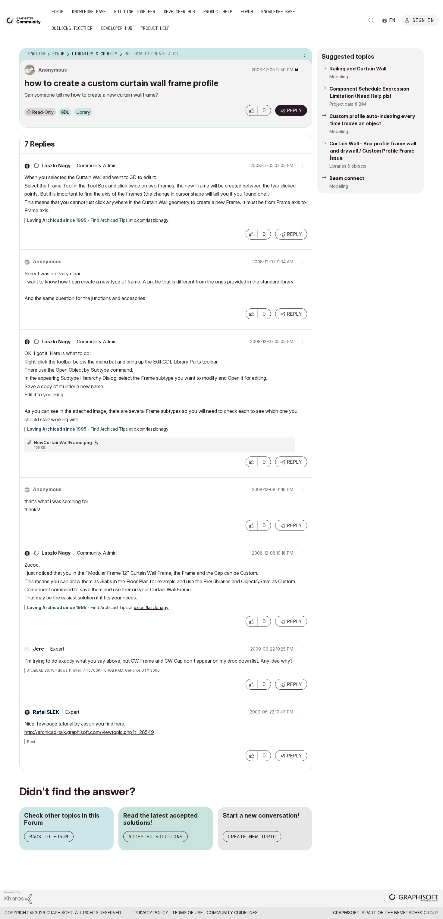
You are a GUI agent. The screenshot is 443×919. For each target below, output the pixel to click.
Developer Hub (179, 11)
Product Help (217, 11)
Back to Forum (48, 837)
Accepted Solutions (155, 837)
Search (371, 20)
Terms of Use (187, 912)
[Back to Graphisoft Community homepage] (25, 20)
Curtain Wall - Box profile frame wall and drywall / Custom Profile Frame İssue (372, 151)
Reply (294, 110)
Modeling (338, 76)
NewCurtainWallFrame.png (63, 442)
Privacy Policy (151, 912)
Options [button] (304, 54)
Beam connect (346, 178)
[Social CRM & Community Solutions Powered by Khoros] (18, 896)
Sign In (423, 20)
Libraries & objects (347, 166)
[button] (251, 110)
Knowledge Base (89, 11)
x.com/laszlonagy (151, 220)
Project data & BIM (347, 104)
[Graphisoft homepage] (413, 898)
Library (83, 112)
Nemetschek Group (416, 912)
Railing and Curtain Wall (357, 69)
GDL (65, 112)
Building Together (134, 11)
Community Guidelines (232, 912)
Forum (58, 11)
